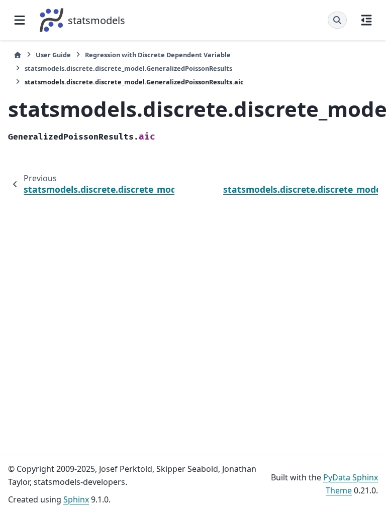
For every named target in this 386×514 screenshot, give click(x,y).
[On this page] (366, 20)
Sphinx (76, 499)
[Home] (18, 55)
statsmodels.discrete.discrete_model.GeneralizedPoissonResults (128, 68)
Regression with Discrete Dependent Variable (158, 54)
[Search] (337, 20)
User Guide (53, 54)
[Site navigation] (19, 20)
